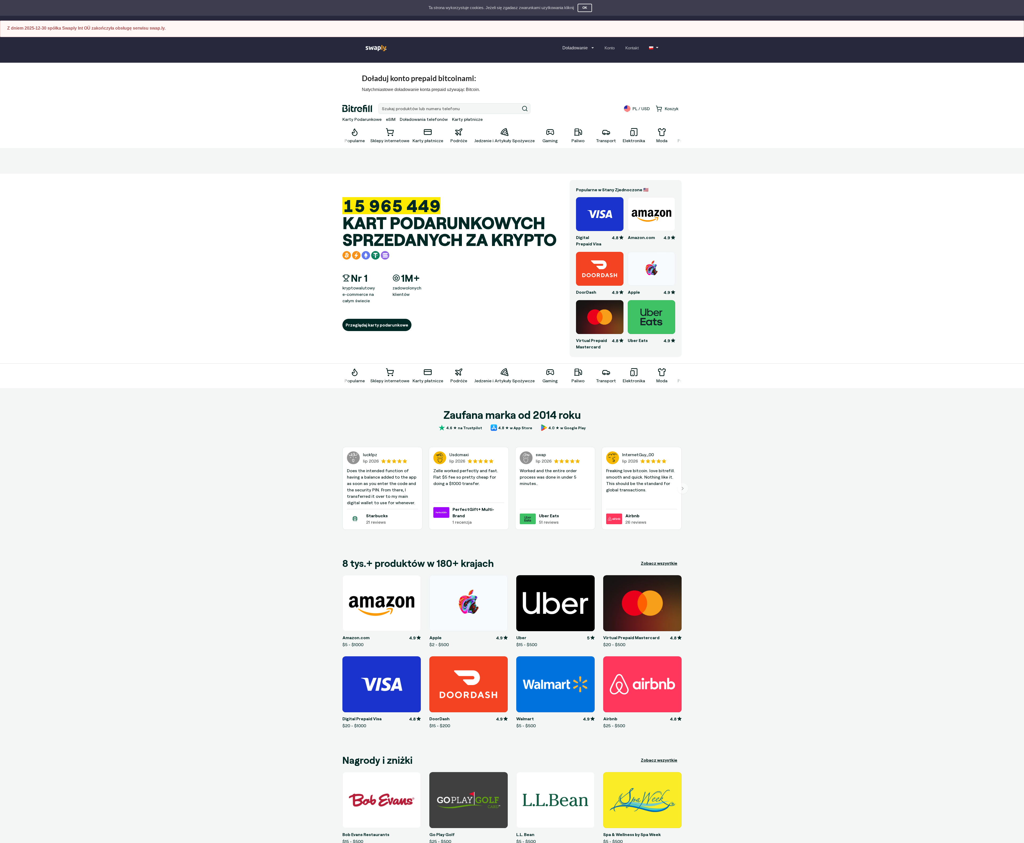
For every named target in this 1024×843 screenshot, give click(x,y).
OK (584, 8)
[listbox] (578, 47)
